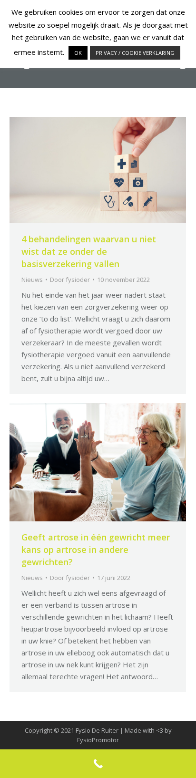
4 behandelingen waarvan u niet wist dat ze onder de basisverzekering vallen (88, 251)
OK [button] (78, 52)
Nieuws (32, 279)
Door (70, 279)
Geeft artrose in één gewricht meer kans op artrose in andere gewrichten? (95, 549)
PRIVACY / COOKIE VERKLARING (135, 52)
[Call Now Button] (98, 763)
